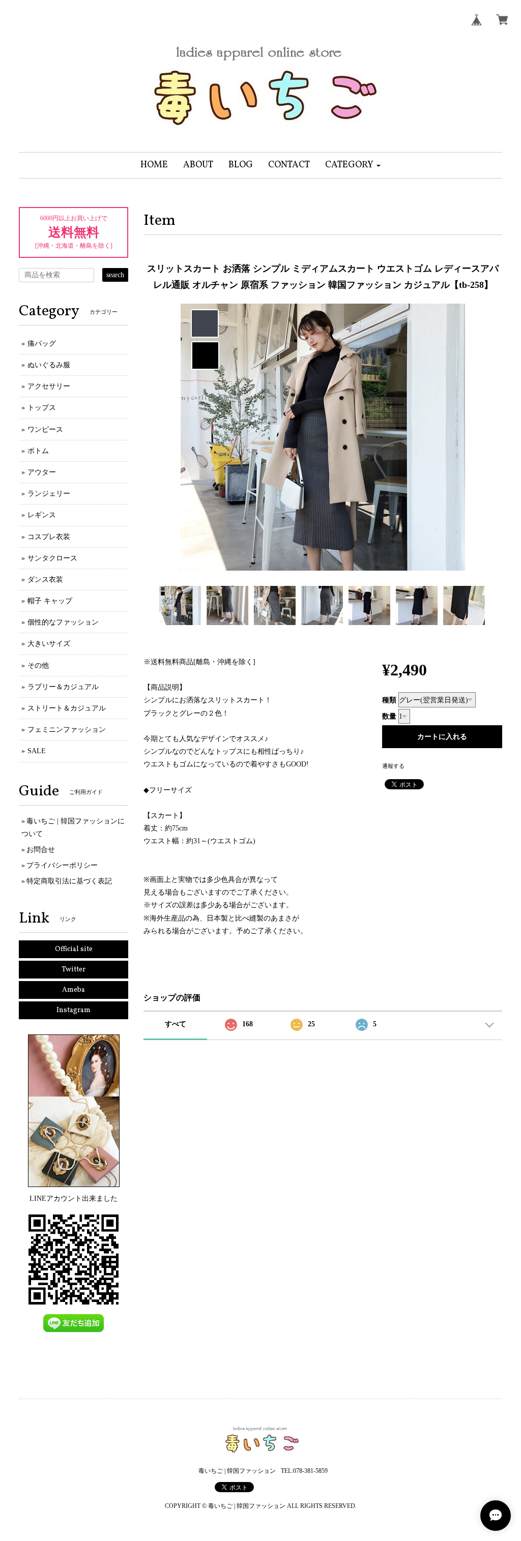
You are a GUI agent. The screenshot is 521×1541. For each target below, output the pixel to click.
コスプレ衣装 (48, 537)
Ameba (73, 990)
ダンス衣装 (45, 579)
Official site (74, 949)
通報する (393, 766)
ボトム (38, 451)
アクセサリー (48, 386)
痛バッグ (41, 343)
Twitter (73, 969)
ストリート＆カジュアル (66, 708)
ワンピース (45, 429)
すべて (175, 1024)
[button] (352, 165)
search (115, 275)
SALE (36, 751)
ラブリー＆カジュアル (63, 687)
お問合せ (40, 849)
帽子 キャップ (49, 601)
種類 (389, 700)
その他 (38, 665)
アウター (41, 472)
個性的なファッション (63, 622)
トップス (41, 407)
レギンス (41, 515)
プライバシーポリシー (62, 865)
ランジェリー (48, 493)
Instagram (73, 1010)
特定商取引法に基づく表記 (69, 881)
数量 (389, 716)
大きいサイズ (48, 643)
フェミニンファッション (66, 729)
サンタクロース (52, 558)
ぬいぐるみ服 (48, 365)
